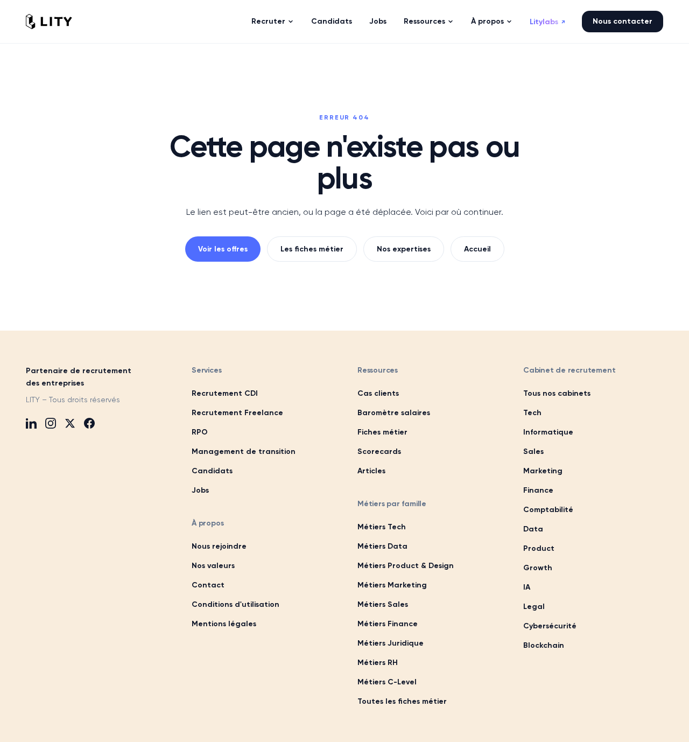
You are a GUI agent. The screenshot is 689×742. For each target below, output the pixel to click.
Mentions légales (224, 623)
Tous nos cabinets (556, 393)
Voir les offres (223, 249)
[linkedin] (31, 423)
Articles (371, 470)
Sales (533, 451)
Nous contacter (622, 21)
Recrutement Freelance (237, 412)
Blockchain (543, 645)
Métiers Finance (387, 623)
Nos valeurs (213, 565)
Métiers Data (382, 546)
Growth (537, 567)
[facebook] (89, 423)
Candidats (331, 21)
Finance (538, 490)
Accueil (477, 249)
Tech (532, 412)
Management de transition (244, 451)
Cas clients (378, 393)
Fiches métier (382, 432)
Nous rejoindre (219, 546)
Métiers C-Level (387, 682)
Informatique (548, 432)
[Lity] (49, 21)
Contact (208, 585)
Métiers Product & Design (405, 565)
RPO (200, 432)
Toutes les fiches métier (402, 701)
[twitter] (70, 423)
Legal (534, 606)
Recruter (268, 21)
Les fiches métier (311, 249)
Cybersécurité (549, 626)
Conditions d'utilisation (235, 604)
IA (526, 587)
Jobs (377, 21)
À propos (487, 21)
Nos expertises (404, 249)
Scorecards (379, 451)
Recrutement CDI (225, 393)
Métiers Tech (381, 526)
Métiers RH (377, 662)
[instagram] (50, 423)
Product (538, 548)
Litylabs (547, 21)
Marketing (543, 470)
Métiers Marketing (392, 585)
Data (533, 529)
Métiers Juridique (390, 643)
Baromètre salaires (393, 412)
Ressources (424, 21)
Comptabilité (548, 509)
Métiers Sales (382, 604)
